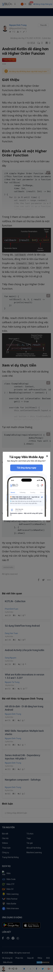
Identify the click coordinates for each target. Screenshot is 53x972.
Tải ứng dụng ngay (26, 467)
